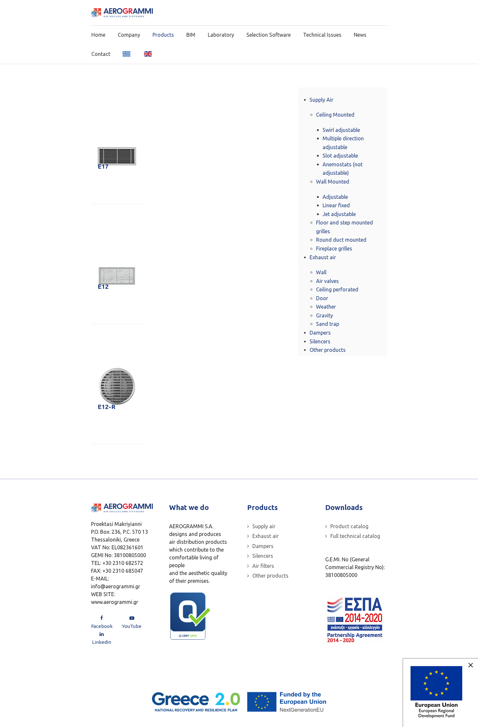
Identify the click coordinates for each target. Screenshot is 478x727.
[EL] (127, 53)
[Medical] (122, 12)
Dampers (262, 546)
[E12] (117, 275)
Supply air (263, 526)
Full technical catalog (355, 536)
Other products (270, 576)
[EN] (146, 53)
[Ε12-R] (117, 386)
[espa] (354, 619)
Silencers (262, 556)
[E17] (117, 156)
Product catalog (349, 526)
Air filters (263, 566)
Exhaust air (265, 536)
